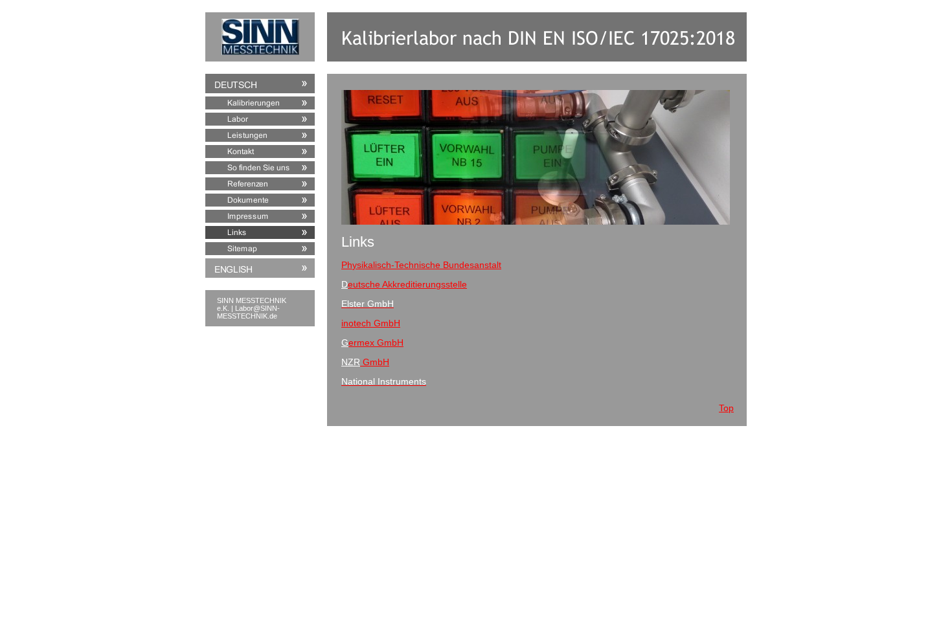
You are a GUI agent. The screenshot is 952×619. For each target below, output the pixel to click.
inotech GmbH (370, 323)
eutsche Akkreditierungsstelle (407, 284)
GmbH (374, 362)
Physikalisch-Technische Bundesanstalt (421, 265)
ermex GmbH (375, 342)
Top (726, 408)
